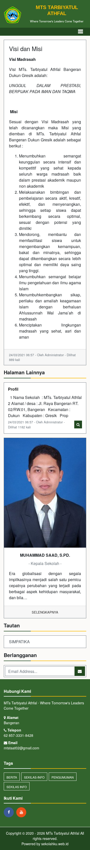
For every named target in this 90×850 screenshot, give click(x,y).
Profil (13, 389)
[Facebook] (10, 812)
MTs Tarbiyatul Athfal (62, 833)
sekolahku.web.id (54, 843)
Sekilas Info (16, 787)
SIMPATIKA (19, 641)
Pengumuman (63, 777)
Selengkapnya (45, 612)
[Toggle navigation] (80, 31)
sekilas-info (34, 777)
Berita (11, 777)
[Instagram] (22, 812)
